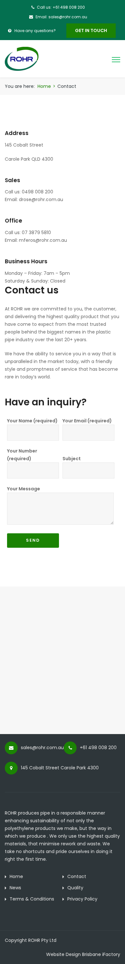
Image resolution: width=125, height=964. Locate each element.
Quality (75, 887)
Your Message (23, 489)
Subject (72, 458)
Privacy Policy (82, 899)
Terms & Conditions (32, 899)
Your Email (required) (87, 421)
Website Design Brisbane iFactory (83, 954)
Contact (76, 876)
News (15, 887)
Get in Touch (91, 30)
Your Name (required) (32, 421)
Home (44, 86)
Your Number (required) (22, 455)
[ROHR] (21, 58)
